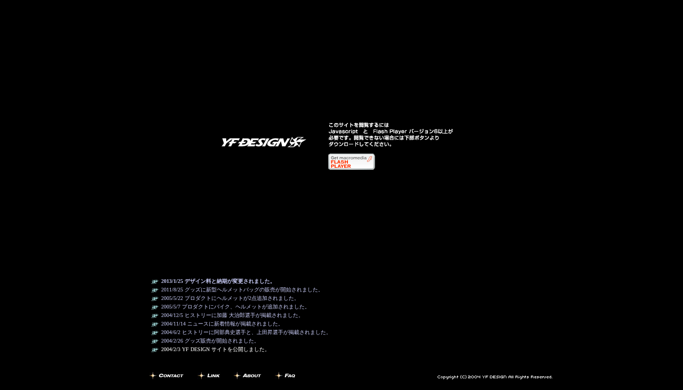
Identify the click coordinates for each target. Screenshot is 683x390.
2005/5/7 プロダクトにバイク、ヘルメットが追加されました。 (235, 307)
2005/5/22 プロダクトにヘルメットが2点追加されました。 (230, 298)
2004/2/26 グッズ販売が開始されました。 (210, 341)
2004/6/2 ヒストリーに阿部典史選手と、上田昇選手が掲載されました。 (246, 332)
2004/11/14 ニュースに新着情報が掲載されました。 (222, 324)
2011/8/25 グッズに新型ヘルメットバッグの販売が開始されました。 (242, 289)
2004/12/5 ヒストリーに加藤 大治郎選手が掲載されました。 (232, 315)
